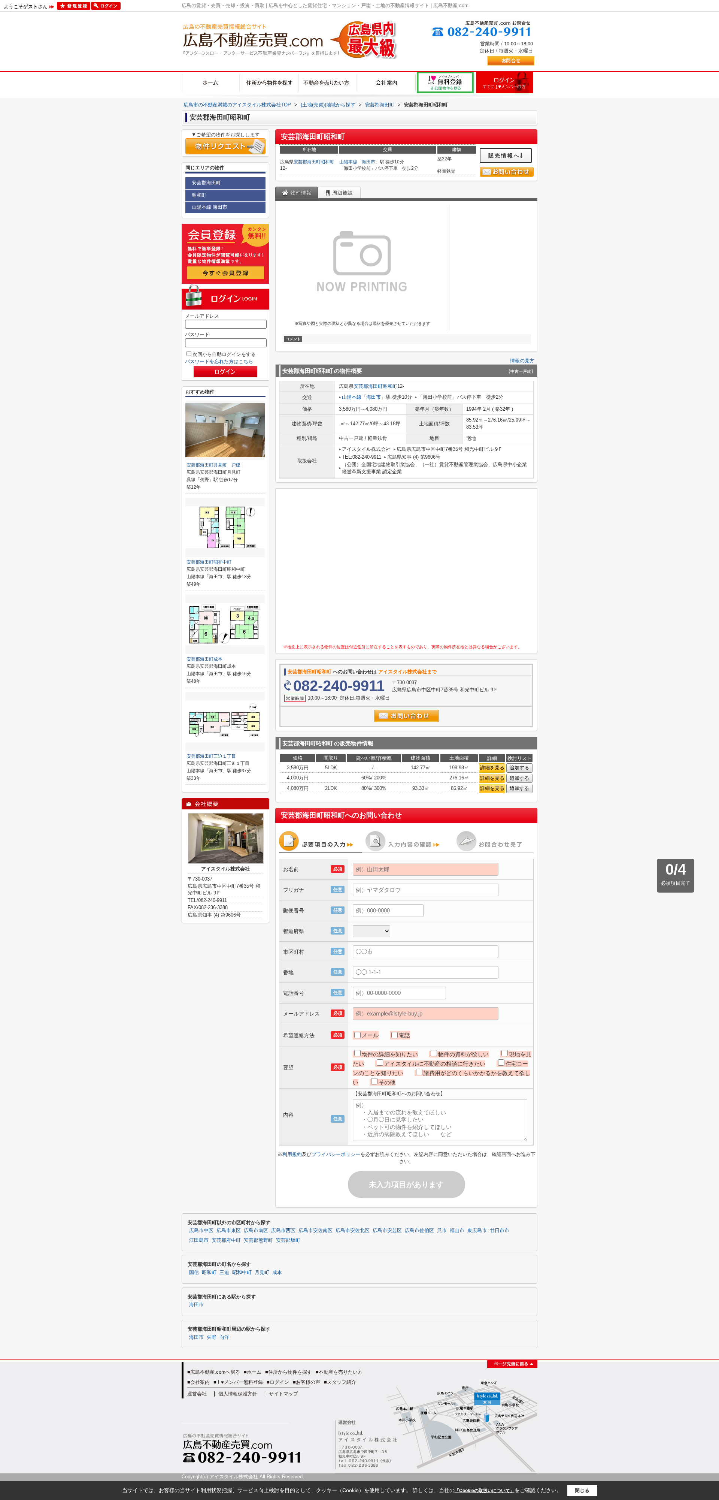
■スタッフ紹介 (340, 1382)
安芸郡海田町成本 (204, 659)
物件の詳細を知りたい (390, 1054)
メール (370, 1035)
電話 (404, 1035)
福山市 (457, 1230)
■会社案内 (198, 1382)
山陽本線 (348, 162)
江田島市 (199, 1240)
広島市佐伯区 (419, 1230)
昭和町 (327, 162)
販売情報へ (504, 156)
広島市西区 (283, 1230)
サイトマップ (283, 1394)
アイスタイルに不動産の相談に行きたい (434, 1063)
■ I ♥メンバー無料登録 (238, 1382)
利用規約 (292, 1154)
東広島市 (477, 1230)
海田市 (368, 162)
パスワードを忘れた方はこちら (219, 361)
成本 (277, 1272)
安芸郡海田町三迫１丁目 (211, 756)
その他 (387, 1082)
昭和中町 (242, 1272)
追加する (519, 767)
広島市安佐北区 (353, 1230)
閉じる (582, 1490)
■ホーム (252, 1372)
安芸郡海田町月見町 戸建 (213, 465)
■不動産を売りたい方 (339, 1372)
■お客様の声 (306, 1382)
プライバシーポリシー (336, 1154)
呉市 (442, 1230)
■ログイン (278, 1382)
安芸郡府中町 (226, 1240)
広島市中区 (201, 1230)
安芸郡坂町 (288, 1240)
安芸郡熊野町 (258, 1240)
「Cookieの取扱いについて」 (485, 1490)
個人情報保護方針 (237, 1394)
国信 (194, 1272)
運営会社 (197, 1394)
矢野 (211, 1337)
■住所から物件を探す (288, 1372)
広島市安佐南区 (315, 1230)
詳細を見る (492, 767)
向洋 (224, 1337)
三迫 (224, 1272)
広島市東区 (228, 1230)
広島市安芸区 (387, 1230)
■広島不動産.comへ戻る (213, 1372)
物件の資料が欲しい (463, 1054)
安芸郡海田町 (307, 162)
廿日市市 (499, 1230)
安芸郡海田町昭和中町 (208, 562)
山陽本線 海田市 (209, 207)
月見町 (262, 1272)
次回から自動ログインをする (224, 354)
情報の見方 (522, 360)
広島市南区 (256, 1230)
